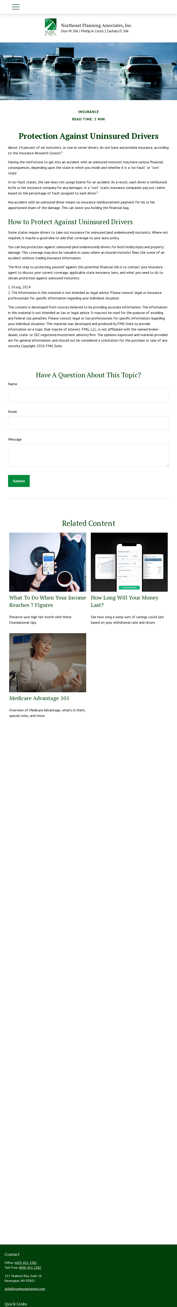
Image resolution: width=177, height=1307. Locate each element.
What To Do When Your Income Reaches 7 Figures (47, 601)
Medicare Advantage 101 (39, 698)
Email (12, 411)
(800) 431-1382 (30, 1267)
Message (15, 439)
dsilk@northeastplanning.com (25, 1289)
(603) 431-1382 (26, 1263)
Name (12, 384)
